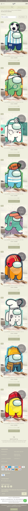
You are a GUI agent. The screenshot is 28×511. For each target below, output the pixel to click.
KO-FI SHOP (4, 461)
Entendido (14, 509)
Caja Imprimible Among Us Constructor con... (14, 377)
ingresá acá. (23, 501)
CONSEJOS (4, 454)
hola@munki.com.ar (7, 480)
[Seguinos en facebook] (5, 486)
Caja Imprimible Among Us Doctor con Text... (14, 148)
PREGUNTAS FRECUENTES (17, 455)
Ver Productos (4, 451)
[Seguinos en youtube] (8, 486)
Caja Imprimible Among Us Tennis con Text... (14, 102)
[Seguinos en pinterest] (11, 486)
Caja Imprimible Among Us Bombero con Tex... (14, 423)
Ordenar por (3, 14)
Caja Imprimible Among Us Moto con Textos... (14, 285)
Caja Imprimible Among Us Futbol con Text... (14, 56)
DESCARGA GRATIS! (18, 451)
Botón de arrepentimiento (14, 502)
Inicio (2, 10)
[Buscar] (12, 7)
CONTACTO (17, 458)
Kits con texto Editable (16, 10)
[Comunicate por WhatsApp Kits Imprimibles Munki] (25, 500)
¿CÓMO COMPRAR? (6, 458)
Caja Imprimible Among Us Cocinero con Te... (14, 331)
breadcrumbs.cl (7, 10)
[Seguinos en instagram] (2, 486)
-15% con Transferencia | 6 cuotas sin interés (14, 1)
